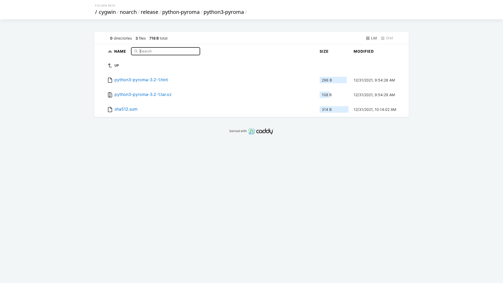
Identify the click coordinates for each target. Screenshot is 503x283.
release (149, 11)
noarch (128, 11)
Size (324, 51)
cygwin (107, 11)
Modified (364, 51)
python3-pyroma (224, 11)
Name (120, 51)
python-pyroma (181, 11)
